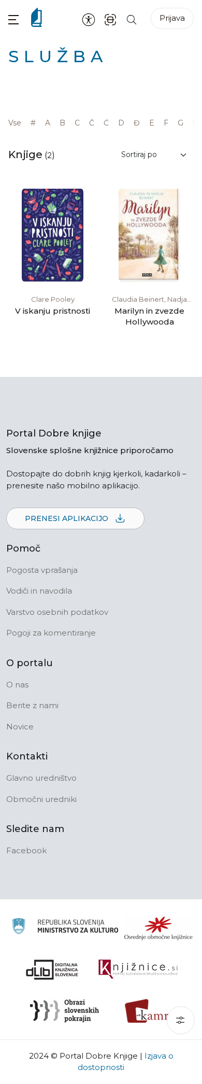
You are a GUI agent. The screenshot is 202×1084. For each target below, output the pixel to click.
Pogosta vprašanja (42, 570)
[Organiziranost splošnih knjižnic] (158, 928)
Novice (20, 726)
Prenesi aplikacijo (67, 518)
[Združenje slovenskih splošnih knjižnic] (138, 969)
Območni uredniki (41, 799)
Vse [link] (14, 123)
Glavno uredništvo (41, 778)
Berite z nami (32, 705)
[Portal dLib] (52, 969)
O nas (17, 684)
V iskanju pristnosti (52, 311)
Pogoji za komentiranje (51, 633)
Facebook (26, 850)
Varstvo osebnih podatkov (57, 612)
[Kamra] (150, 1011)
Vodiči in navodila (39, 591)
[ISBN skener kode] (110, 19)
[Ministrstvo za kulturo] (65, 928)
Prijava (172, 18)
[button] (13, 19)
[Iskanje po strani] (131, 19)
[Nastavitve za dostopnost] (88, 19)
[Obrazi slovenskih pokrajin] (64, 1011)
